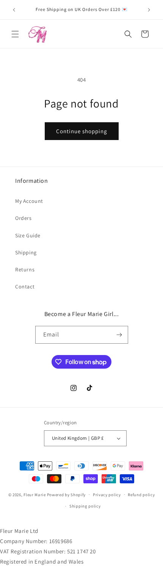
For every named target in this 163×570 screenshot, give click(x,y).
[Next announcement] (149, 10)
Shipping (26, 252)
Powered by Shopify (66, 494)
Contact (24, 286)
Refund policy (141, 494)
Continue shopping (81, 131)
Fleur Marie (35, 494)
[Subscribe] (119, 335)
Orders (23, 218)
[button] (15, 34)
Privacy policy (107, 494)
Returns (24, 269)
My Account (29, 201)
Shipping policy (85, 506)
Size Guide (28, 235)
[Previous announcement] (14, 10)
